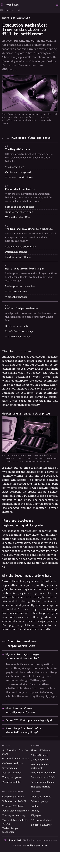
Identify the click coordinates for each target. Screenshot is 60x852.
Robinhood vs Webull (14, 801)
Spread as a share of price (19, 207)
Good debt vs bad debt (43, 777)
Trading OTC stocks (17, 149)
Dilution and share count (19, 212)
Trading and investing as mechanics (29, 228)
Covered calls (9, 768)
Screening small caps (42, 782)
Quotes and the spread (18, 172)
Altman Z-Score (39, 755)
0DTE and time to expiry (15, 758)
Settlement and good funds (20, 246)
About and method (41, 796)
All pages (36, 815)
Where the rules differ (17, 217)
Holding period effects (18, 257)
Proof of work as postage (19, 331)
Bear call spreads (12, 772)
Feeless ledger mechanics (22, 308)
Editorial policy (39, 801)
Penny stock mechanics (20, 189)
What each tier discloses (19, 177)
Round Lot (12, 4)
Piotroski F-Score (40, 750)
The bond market (40, 786)
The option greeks (12, 777)
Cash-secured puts (12, 763)
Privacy (35, 810)
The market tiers (14, 167)
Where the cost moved (18, 336)
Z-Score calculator (41, 825)
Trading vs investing (13, 815)
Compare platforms (13, 796)
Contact (35, 806)
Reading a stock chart (43, 772)
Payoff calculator (11, 782)
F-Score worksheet (41, 820)
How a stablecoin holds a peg (24, 268)
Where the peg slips (16, 297)
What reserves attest (16, 291)
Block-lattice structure (18, 326)
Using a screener (40, 759)
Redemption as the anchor (20, 286)
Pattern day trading (16, 252)
